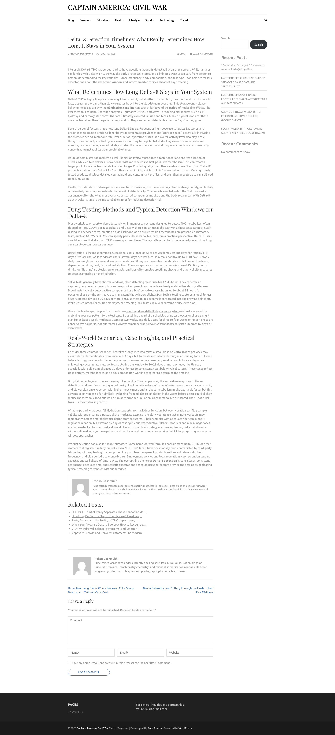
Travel (184, 20)
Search (225, 38)
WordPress (185, 728)
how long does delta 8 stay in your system (152, 311)
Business (85, 20)
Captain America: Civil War (117, 7)
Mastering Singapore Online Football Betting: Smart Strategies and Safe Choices (244, 99)
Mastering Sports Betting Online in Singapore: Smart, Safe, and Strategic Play (243, 82)
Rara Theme (155, 728)
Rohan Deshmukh (82, 53)
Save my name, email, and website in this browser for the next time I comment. (121, 662)
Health (119, 20)
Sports (149, 20)
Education (102, 20)
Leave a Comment (203, 53)
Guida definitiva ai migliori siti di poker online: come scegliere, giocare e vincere (241, 116)
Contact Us (75, 712)
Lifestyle (134, 20)
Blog (71, 20)
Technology (166, 20)
